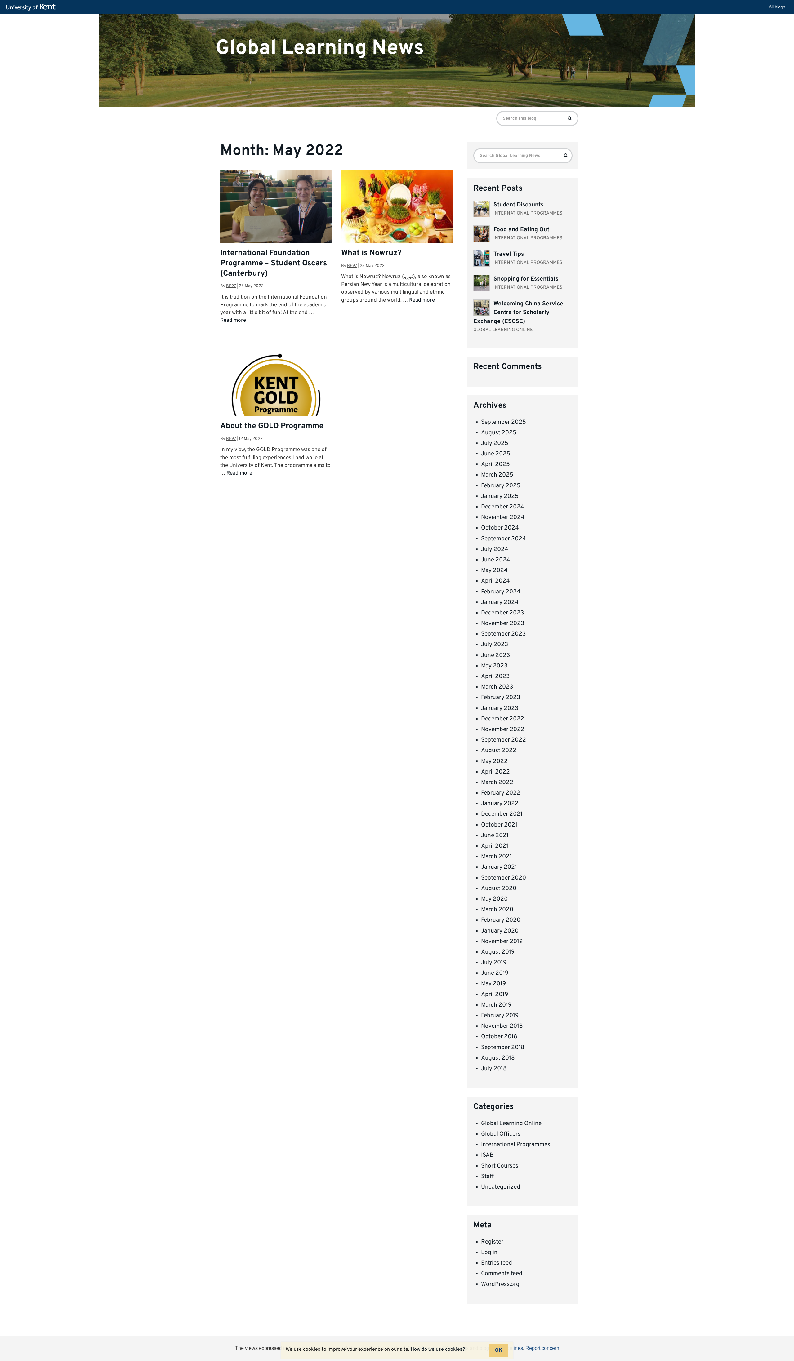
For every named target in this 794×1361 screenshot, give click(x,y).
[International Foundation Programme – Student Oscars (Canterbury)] (276, 206)
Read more (233, 320)
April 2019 (494, 994)
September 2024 (503, 539)
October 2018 (499, 1036)
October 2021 (499, 825)
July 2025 (494, 443)
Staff (487, 1176)
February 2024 (500, 592)
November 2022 (502, 729)
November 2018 (502, 1026)
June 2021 (495, 835)
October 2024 (500, 528)
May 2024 (494, 570)
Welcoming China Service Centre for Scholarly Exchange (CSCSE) (518, 312)
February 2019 (500, 1015)
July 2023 (494, 644)
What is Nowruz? (371, 253)
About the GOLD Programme (271, 426)
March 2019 (496, 1005)
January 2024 (500, 602)
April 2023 (495, 676)
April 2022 (495, 772)
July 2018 (494, 1068)
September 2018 (502, 1047)
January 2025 (500, 496)
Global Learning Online (511, 1123)
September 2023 (503, 634)
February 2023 (500, 697)
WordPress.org (500, 1284)
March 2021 (496, 856)
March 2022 (497, 782)
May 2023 (494, 666)
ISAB (487, 1155)
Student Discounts (518, 205)
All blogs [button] (777, 6)
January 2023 (499, 708)
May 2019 (493, 983)
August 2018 (498, 1058)
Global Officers (500, 1134)
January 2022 (500, 803)
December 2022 (502, 719)
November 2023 (502, 623)
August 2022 (498, 750)
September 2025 (503, 422)
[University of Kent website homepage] (32, 7)
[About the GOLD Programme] (276, 398)
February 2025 (500, 486)
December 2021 (502, 814)
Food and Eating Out (521, 229)
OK (498, 1350)
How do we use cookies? (438, 1349)
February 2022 (500, 793)
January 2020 (500, 931)
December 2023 (502, 613)
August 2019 (498, 952)
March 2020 (497, 909)
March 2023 (497, 687)
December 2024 (502, 507)
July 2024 (494, 549)
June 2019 (494, 973)
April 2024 (495, 581)
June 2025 (495, 454)
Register (492, 1242)
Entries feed (496, 1263)
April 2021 (494, 846)
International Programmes (515, 1144)
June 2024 (495, 560)
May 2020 (494, 899)
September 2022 (503, 740)
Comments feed (501, 1273)
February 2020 (500, 920)
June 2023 (495, 655)
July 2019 (493, 962)
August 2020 (498, 888)
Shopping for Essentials (525, 279)
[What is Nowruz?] (397, 211)
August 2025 (498, 433)
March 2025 (497, 475)
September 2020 (503, 878)
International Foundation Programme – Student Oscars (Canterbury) (273, 263)
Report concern (542, 1348)
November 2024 (502, 517)
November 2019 (502, 941)
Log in (489, 1252)
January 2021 (499, 867)
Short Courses (499, 1166)
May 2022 (494, 761)
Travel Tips (508, 254)
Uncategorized (500, 1187)
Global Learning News (320, 48)
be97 (231, 286)
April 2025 (495, 464)
